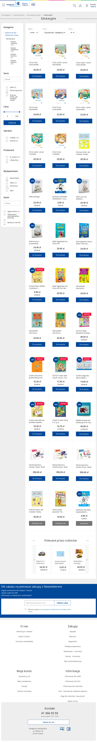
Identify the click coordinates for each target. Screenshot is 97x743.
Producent (9, 150)
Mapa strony (73, 701)
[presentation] (34, 559)
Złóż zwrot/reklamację (72, 661)
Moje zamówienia (24, 681)
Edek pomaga (34, 197)
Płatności (72, 636)
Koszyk (24, 686)
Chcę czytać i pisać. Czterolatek (83, 108)
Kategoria (8, 27)
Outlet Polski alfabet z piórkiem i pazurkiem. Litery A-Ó (37, 287)
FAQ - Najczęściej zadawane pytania (73, 691)
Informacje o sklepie (24, 631)
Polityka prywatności (73, 646)
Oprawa (8, 130)
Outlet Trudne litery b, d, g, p (60, 421)
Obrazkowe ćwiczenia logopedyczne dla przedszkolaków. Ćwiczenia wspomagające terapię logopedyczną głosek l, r (36, 332)
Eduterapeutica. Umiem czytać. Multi (37, 466)
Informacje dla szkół (73, 676)
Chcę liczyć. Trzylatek (57, 153)
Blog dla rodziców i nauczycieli (73, 696)
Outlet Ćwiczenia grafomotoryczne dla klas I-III (35, 377)
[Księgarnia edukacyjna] (62, 729)
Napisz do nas (48, 722)
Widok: (30, 29)
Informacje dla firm (72, 681)
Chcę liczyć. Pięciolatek (33, 108)
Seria (6, 73)
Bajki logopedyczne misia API (60, 242)
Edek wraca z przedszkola (34, 242)
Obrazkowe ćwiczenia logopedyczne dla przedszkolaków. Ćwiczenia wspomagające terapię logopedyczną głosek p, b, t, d (84, 287)
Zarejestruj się (24, 676)
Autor (6, 197)
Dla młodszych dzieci (34, 15)
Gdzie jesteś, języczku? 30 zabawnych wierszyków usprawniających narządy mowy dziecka (59, 511)
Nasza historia (24, 636)
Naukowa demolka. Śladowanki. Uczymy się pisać (60, 198)
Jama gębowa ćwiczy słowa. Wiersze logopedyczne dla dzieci (84, 242)
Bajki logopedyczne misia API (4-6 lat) (60, 287)
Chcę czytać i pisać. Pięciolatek (60, 63)
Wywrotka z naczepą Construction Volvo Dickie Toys (79, 562)
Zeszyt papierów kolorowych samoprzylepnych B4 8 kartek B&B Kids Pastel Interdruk (60, 562)
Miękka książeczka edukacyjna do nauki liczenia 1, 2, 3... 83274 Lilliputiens (84, 421)
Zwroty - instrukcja (72, 656)
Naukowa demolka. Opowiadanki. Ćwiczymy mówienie (84, 511)
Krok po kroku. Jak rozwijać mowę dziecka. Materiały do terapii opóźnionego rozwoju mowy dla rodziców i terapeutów (36, 511)
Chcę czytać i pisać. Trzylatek (36, 153)
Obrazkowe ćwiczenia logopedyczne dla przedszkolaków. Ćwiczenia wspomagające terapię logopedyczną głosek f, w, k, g (59, 332)
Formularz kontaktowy (24, 641)
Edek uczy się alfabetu (81, 198)
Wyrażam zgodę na (49, 610)
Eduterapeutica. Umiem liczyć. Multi (83, 466)
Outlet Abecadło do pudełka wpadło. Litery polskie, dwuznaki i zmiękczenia (36, 421)
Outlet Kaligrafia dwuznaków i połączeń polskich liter (83, 377)
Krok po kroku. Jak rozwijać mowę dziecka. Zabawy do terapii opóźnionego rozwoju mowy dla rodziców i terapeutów (84, 153)
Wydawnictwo (11, 171)
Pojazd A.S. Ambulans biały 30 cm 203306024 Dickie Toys (40, 562)
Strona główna (6, 15)
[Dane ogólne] (80, 5)
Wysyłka (73, 631)
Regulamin (72, 641)
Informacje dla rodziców (72, 686)
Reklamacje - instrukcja (73, 651)
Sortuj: (45, 29)
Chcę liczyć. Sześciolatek (34, 63)
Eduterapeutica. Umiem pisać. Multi (60, 466)
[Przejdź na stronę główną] (21, 6)
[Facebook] (68, 729)
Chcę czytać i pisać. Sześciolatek (83, 64)
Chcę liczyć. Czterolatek (57, 108)
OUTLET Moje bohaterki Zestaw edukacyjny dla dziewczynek (83, 332)
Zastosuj (12, 122)
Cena (6, 106)
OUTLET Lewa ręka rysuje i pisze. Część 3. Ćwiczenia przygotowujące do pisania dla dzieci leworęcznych (60, 377)
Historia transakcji (24, 691)
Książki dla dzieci (18, 15)
